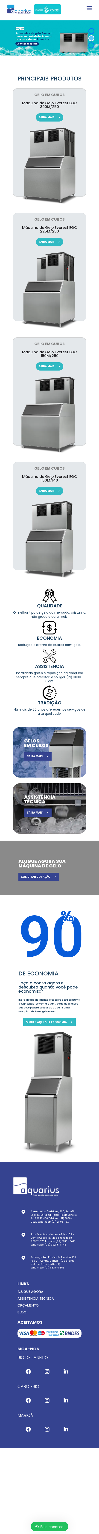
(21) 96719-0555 (54, 1267)
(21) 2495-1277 (60, 1222)
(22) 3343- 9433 (65, 1241)
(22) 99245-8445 (55, 1244)
